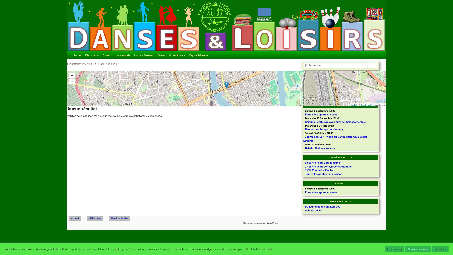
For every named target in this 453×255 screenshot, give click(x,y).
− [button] (72, 81)
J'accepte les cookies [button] (418, 249)
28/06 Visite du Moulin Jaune (322, 162)
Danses (107, 55)
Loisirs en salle (122, 55)
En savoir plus (394, 249)
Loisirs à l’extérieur (144, 55)
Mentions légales (119, 218)
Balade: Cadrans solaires (320, 148)
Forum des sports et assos (321, 192)
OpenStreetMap (367, 104)
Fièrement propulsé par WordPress (260, 223)
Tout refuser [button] (440, 249)
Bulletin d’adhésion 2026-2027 (323, 206)
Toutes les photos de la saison (323, 174)
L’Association (92, 55)
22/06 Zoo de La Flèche (319, 170)
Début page (95, 218)
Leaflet (354, 104)
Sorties (161, 55)
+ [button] (72, 75)
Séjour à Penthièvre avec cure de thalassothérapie (335, 122)
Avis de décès (313, 210)
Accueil (77, 55)
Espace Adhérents (198, 55)
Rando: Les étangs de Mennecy (324, 129)
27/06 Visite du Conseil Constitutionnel (328, 166)
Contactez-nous (177, 55)
